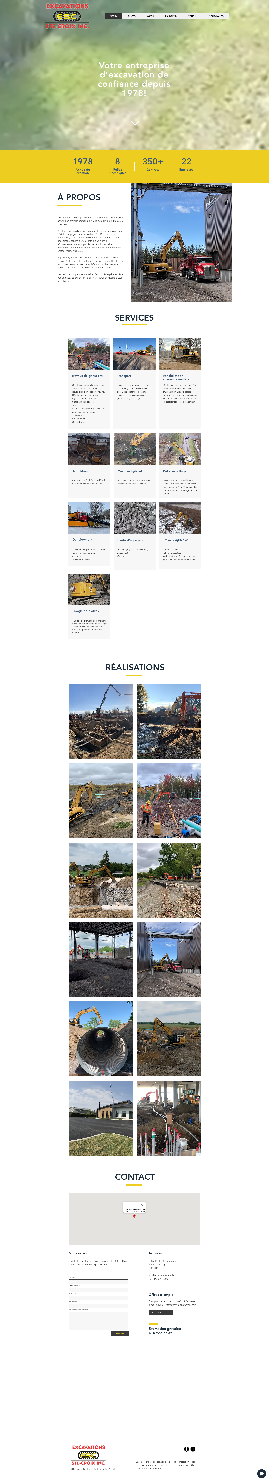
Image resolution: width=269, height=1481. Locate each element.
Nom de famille (75, 1285)
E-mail (71, 1293)
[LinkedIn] (192, 1449)
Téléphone (73, 1301)
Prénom (72, 1277)
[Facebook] (186, 1449)
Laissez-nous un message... (79, 1310)
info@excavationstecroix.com (164, 1275)
